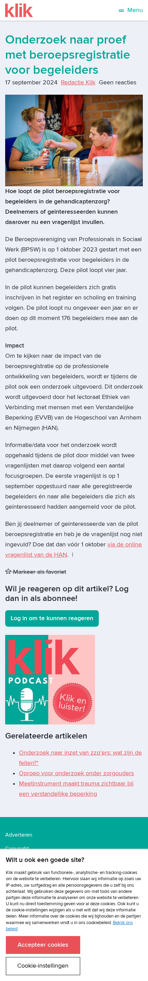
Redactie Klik (78, 82)
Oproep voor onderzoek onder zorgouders (76, 773)
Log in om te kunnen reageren (52, 618)
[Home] (19, 10)
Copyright (17, 848)
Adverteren (18, 834)
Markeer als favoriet (38, 572)
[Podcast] (50, 679)
